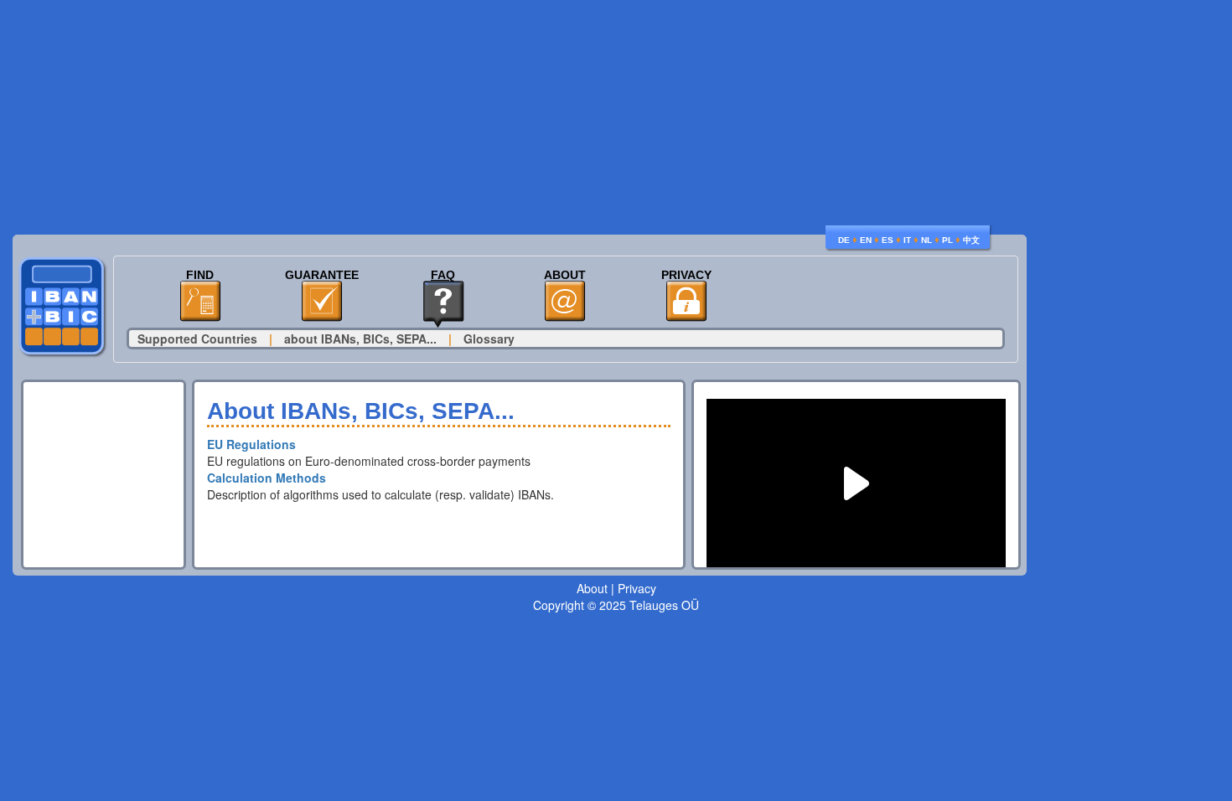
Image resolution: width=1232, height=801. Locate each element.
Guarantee (322, 275)
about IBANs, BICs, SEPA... (360, 338)
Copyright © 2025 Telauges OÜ (616, 605)
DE (844, 240)
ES (887, 240)
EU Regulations (251, 444)
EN (866, 240)
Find (200, 275)
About (565, 275)
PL (947, 240)
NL (926, 240)
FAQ (443, 275)
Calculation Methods (266, 477)
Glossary (489, 338)
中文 (971, 240)
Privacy (686, 275)
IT (907, 240)
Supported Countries (197, 338)
